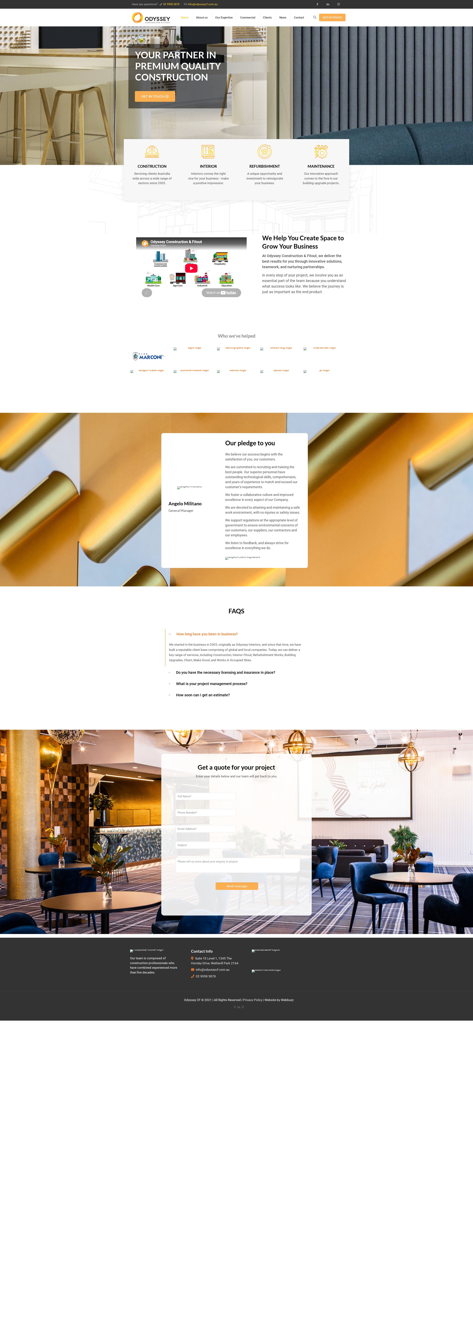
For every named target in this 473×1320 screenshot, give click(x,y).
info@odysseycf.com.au (202, 4)
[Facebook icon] (319, 4)
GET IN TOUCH (332, 17)
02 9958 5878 (171, 4)
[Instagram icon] (340, 4)
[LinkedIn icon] (329, 4)
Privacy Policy (252, 1000)
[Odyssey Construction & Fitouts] (151, 17)
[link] (236, 647)
